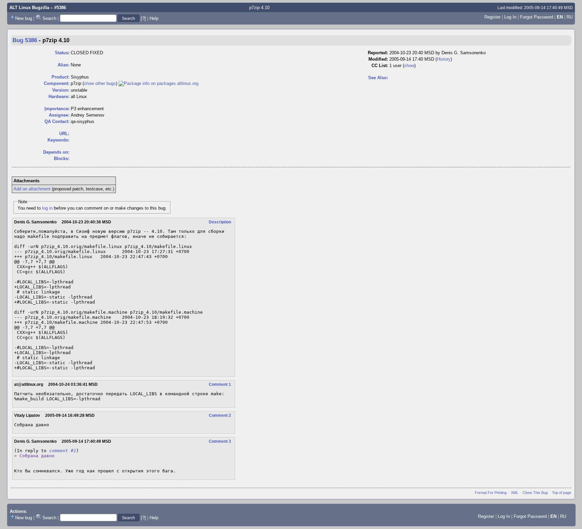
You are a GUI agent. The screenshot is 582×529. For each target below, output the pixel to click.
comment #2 (62, 450)
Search (49, 18)
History (444, 59)
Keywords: (58, 140)
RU (570, 17)
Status (61, 52)
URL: (64, 133)
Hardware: (58, 96)
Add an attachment (32, 188)
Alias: (63, 64)
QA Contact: (56, 121)
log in (47, 208)
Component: (56, 83)
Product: (60, 77)
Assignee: (59, 115)
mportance (56, 108)
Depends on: (56, 152)
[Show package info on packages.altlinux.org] (158, 83)
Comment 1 (220, 384)
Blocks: (61, 158)
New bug (23, 18)
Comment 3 (220, 441)
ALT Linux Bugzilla (29, 7)
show (409, 65)
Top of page (561, 493)
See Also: (378, 77)
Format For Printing (491, 493)
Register (492, 17)
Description (220, 222)
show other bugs (100, 83)
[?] (143, 18)
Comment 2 (220, 415)
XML (514, 493)
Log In (510, 17)
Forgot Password (536, 17)
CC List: (379, 65)
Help (154, 18)
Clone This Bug (535, 493)
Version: (60, 90)
